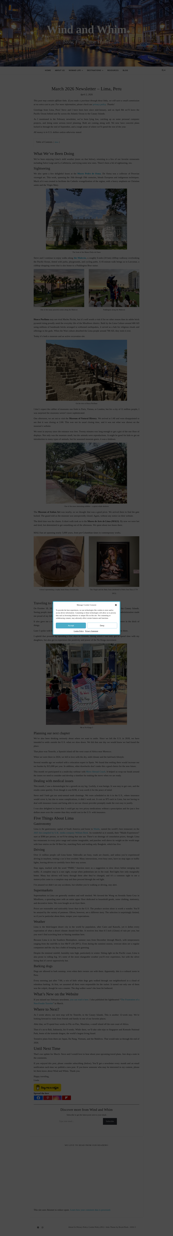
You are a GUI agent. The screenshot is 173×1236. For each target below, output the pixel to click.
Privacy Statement (91, 631)
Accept (71, 625)
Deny (102, 625)
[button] (116, 605)
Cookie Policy (79, 631)
